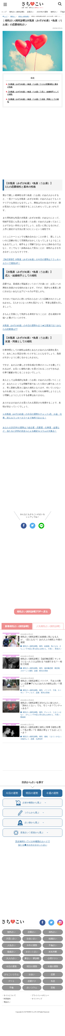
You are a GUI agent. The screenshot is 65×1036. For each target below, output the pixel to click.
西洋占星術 (43, 671)
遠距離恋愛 (48, 668)
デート (11, 981)
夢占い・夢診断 (32, 958)
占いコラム (32, 987)
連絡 (46, 736)
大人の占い (11, 958)
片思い (50, 649)
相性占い (53, 932)
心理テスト (53, 958)
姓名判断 (53, 952)
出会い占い (32, 938)
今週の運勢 (52, 793)
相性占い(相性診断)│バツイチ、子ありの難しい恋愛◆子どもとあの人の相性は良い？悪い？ (41, 683)
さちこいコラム (11, 974)
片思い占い (11, 938)
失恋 (53, 981)
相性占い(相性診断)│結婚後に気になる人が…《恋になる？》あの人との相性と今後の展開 (41, 639)
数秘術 (23, 717)
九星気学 (39, 739)
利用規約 (7, 999)
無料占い (54, 12)
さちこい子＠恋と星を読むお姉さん (39, 715)
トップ (4, 12)
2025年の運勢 (42, 12)
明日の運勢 (32, 793)
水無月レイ (24, 739)
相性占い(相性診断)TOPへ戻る (32, 611)
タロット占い (32, 952)
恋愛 (36, 671)
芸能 (53, 987)
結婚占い (53, 938)
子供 (54, 690)
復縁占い (11, 952)
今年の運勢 (32, 945)
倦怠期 (57, 668)
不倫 (11, 987)
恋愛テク (32, 981)
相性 (41, 646)
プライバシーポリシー (40, 995)
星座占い (58, 649)
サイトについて (10, 995)
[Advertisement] (32, 144)
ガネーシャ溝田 (26, 671)
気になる (54, 646)
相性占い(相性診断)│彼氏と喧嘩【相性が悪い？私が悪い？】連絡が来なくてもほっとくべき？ (41, 730)
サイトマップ (37, 999)
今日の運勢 (12, 793)
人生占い (11, 945)
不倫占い (53, 945)
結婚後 (46, 646)
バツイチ (47, 690)
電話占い (7, 1002)
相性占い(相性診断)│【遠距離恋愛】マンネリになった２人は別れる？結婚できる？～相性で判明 (41, 661)
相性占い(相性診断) (16, 12)
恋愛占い (30, 12)
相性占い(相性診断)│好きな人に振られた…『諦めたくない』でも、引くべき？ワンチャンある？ (41, 705)
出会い (32, 974)
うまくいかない (55, 736)
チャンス (47, 712)
